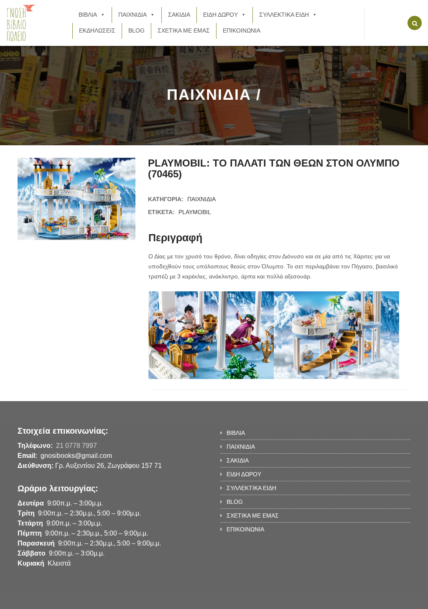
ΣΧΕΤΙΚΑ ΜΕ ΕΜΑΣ (184, 30)
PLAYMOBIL (194, 212)
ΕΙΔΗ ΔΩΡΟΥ (220, 14)
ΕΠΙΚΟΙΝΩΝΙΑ (241, 30)
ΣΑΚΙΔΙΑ (179, 14)
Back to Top (376, 598)
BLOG (136, 30)
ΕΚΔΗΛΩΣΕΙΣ (97, 30)
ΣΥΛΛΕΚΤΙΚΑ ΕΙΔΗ (284, 14)
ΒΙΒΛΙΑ (88, 14)
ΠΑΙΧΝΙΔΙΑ (132, 14)
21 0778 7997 (76, 445)
